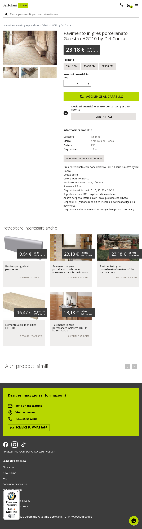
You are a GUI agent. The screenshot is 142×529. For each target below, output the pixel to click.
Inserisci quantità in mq (76, 76)
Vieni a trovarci (26, 412)
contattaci (103, 116)
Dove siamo (9, 473)
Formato (69, 59)
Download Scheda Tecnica (85, 158)
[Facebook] (6, 444)
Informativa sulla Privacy (16, 500)
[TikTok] (23, 444)
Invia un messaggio (28, 406)
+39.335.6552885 (26, 419)
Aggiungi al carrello (104, 96)
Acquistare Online (12, 489)
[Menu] (136, 5)
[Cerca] (6, 14)
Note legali (9, 495)
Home (6, 25)
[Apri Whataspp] (134, 521)
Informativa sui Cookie (15, 506)
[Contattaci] (121, 6)
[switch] (11, 516)
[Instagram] (14, 444)
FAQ (5, 478)
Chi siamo (8, 467)
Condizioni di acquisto (15, 484)
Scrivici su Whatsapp (31, 427)
